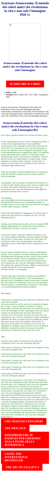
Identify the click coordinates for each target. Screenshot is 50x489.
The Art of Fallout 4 (22, 467)
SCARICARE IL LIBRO (25, 83)
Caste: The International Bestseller (16, 457)
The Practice (15, 428)
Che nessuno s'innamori (24, 421)
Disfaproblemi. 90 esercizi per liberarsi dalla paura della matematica (22, 440)
